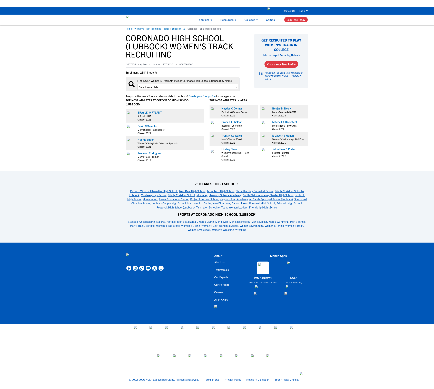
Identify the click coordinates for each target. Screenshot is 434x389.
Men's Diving (206, 221)
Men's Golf (221, 221)
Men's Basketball (187, 221)
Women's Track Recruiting (147, 28)
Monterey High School (153, 195)
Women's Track (294, 225)
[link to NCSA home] (145, 258)
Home (129, 28)
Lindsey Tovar (229, 149)
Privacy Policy (233, 379)
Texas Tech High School (220, 191)
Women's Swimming (251, 225)
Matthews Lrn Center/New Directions (208, 203)
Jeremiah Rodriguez (149, 153)
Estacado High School (289, 203)
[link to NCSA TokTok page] (141, 268)
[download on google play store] (263, 295)
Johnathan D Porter (284, 149)
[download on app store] (263, 288)
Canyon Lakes (240, 203)
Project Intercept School (204, 199)
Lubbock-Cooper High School (169, 203)
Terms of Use (211, 379)
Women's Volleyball (199, 229)
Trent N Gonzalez (231, 135)
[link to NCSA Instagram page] (135, 268)
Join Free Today (296, 19)
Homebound (150, 199)
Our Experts (221, 277)
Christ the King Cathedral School (254, 191)
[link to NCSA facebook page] (128, 268)
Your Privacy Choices (287, 379)
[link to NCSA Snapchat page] (161, 268)
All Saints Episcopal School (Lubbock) (271, 199)
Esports (160, 221)
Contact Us (289, 10)
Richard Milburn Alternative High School (154, 191)
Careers (218, 292)
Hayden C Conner (231, 108)
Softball (150, 225)
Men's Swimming (279, 221)
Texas (166, 28)
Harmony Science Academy (225, 195)
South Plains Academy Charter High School (268, 195)
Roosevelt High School (262, 203)
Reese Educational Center (174, 199)
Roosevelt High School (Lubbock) (175, 207)
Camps (270, 19)
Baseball (133, 221)
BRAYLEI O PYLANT (149, 112)
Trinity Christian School (181, 195)
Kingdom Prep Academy (234, 199)
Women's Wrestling (223, 229)
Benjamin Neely (281, 108)
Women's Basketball (168, 225)
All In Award (221, 299)
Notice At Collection (257, 379)
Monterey (201, 195)
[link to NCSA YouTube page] (148, 268)
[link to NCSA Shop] (273, 10)
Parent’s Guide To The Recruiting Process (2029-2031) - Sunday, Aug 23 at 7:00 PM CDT (206, 3)
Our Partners (221, 284)
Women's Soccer (228, 225)
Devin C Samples (147, 126)
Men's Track (137, 225)
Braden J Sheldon (231, 122)
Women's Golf (209, 225)
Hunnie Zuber (145, 139)
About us (219, 262)
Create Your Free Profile (281, 64)
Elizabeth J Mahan (283, 135)
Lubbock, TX (178, 28)
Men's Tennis (297, 221)
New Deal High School (192, 191)
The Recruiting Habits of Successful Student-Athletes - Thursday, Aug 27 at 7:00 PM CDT (310, 3)
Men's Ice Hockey (239, 221)
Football (171, 221)
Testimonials (221, 269)
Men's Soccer (259, 221)
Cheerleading (147, 221)
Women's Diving (190, 225)
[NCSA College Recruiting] (139, 20)
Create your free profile (202, 96)
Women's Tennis (274, 225)
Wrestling (240, 229)
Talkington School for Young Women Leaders (222, 207)
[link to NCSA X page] (154, 268)
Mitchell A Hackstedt (284, 122)
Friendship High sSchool (263, 207)
